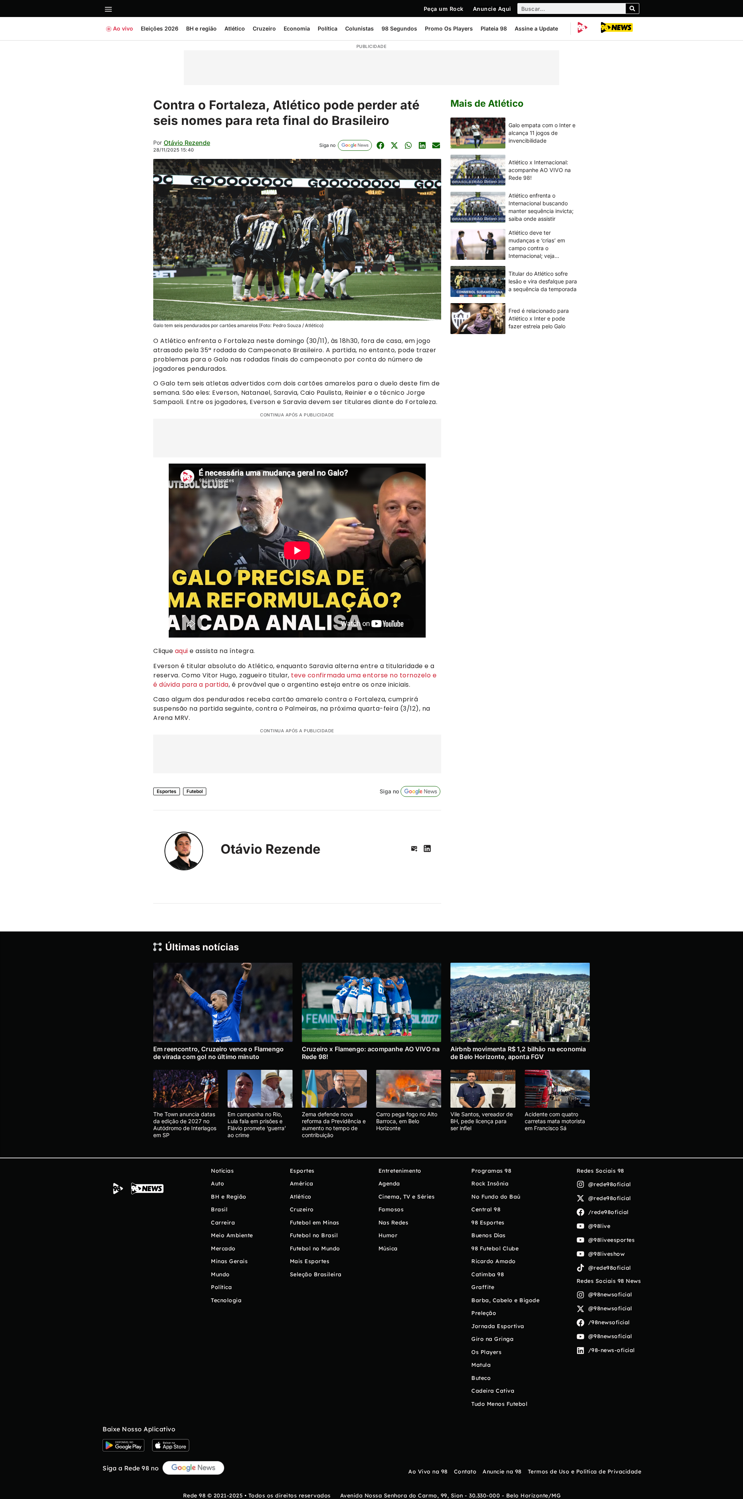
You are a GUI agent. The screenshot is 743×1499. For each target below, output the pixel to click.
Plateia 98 (494, 28)
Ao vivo (123, 28)
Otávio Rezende (187, 143)
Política (327, 28)
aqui (181, 650)
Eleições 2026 (159, 28)
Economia (297, 28)
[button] (380, 145)
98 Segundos (399, 28)
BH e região (201, 28)
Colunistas (359, 28)
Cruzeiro (264, 28)
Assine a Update (536, 28)
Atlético (234, 28)
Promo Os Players (449, 28)
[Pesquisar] (632, 8)
